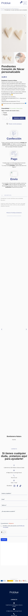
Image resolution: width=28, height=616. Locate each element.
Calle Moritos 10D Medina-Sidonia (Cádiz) (14, 467)
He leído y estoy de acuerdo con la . (13, 526)
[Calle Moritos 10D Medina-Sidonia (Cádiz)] (14, 603)
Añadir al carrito (19, 118)
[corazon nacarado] (14, 33)
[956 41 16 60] (14, 614)
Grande (5, 112)
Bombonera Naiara (14, 436)
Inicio (2, 8)
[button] (2, 33)
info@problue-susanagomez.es (14, 472)
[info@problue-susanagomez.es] (14, 609)
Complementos (8, 8)
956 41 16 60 (14, 477)
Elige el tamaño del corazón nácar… (11, 110)
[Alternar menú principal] (25, 3)
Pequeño (5, 114)
